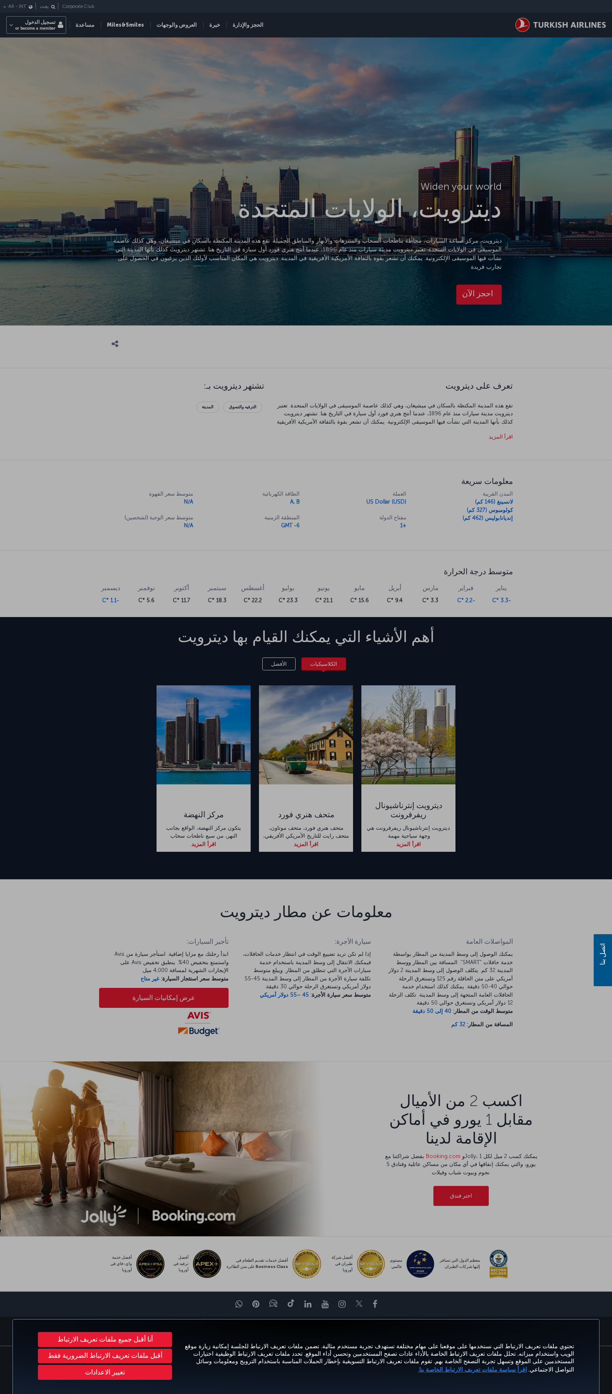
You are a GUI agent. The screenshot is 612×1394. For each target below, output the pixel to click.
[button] (105, 1372)
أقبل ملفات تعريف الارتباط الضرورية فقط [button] (105, 1355)
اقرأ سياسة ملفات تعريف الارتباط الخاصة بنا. (472, 1369)
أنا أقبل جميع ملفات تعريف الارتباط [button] (105, 1339)
